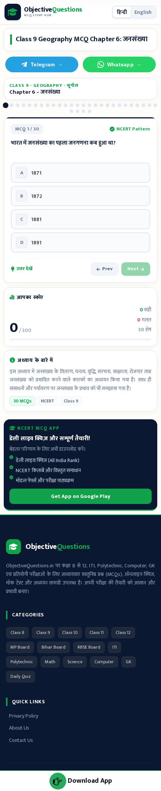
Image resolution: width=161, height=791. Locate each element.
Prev (107, 269)
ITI (114, 647)
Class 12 (123, 632)
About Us (19, 728)
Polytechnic (21, 661)
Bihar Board (54, 647)
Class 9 (43, 632)
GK (128, 661)
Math (50, 661)
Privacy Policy (23, 716)
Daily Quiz (20, 676)
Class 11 (96, 632)
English (143, 12)
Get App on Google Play (80, 496)
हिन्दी (122, 12)
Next (133, 269)
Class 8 (17, 632)
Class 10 (70, 632)
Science (74, 661)
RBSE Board (89, 647)
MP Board (20, 647)
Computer (104, 661)
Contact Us (21, 740)
